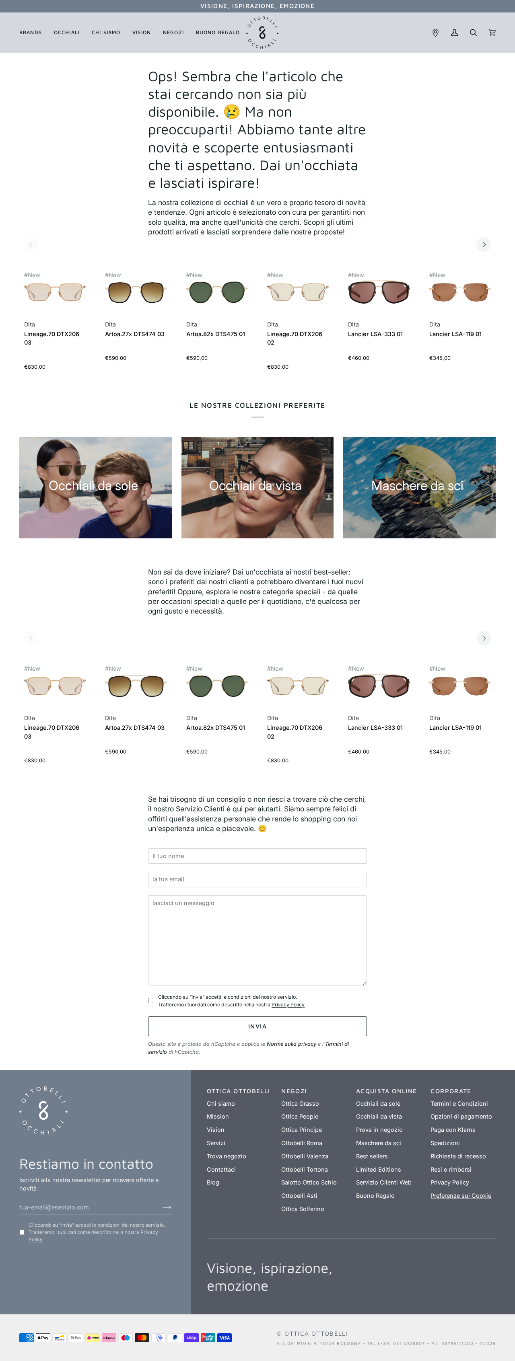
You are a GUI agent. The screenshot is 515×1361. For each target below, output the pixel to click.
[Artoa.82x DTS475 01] (217, 297)
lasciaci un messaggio (185, 891)
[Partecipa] (160, 1207)
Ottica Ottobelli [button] (238, 1090)
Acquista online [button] (386, 1090)
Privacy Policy (288, 1005)
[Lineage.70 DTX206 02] (298, 297)
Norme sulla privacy (291, 1044)
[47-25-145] (136, 292)
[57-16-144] (460, 292)
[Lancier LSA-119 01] (460, 297)
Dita (29, 324)
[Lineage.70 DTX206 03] (55, 297)
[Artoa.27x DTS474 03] (136, 297)
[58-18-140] (379, 292)
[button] (33, 32)
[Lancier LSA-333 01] (379, 297)
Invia (257, 1026)
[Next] (483, 244)
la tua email (170, 868)
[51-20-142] (55, 292)
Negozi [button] (294, 1090)
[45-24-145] (217, 292)
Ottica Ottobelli (316, 1333)
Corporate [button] (451, 1090)
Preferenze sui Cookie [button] (461, 1195)
